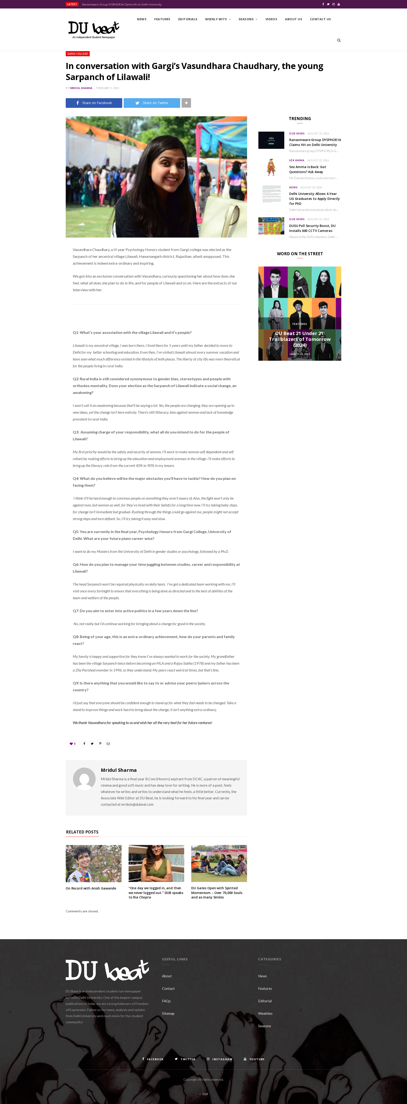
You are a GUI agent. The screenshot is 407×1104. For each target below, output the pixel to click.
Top (204, 1094)
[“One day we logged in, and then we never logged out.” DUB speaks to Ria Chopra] (156, 863)
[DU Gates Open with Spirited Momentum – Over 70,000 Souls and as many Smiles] (219, 863)
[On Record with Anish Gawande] (94, 863)
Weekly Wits (216, 19)
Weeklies (265, 1013)
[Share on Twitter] (42, 275)
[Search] (339, 40)
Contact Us (320, 19)
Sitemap (168, 1013)
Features (162, 19)
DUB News (297, 133)
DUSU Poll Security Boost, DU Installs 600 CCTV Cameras (312, 228)
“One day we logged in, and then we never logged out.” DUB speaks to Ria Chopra (156, 892)
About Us (293, 19)
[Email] (42, 299)
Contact (168, 988)
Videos (271, 19)
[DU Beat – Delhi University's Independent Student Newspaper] (94, 30)
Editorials (188, 19)
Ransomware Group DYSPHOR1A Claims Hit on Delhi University (122, 4)
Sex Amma (297, 160)
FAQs (166, 1001)
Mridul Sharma (81, 87)
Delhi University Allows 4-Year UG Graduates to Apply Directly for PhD (314, 198)
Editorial (265, 1001)
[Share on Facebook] (42, 263)
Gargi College (77, 53)
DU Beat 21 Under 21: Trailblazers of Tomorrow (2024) (299, 339)
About (167, 976)
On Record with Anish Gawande (91, 888)
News (142, 19)
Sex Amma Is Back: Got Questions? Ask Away (307, 169)
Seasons (246, 19)
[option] (299, 314)
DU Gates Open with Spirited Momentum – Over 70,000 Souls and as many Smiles (216, 892)
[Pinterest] (42, 287)
